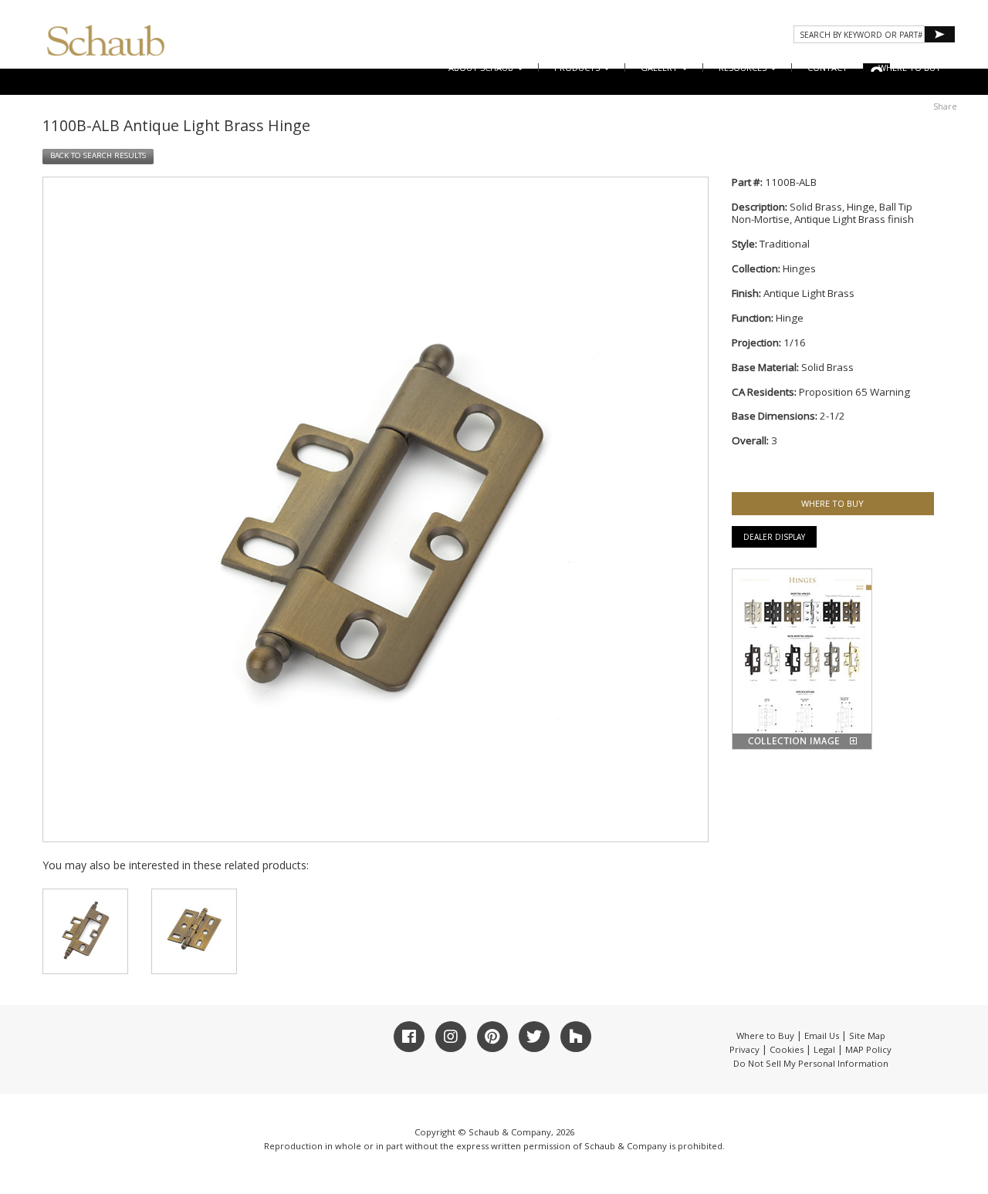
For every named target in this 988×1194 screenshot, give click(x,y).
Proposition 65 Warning (854, 392)
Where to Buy (765, 1035)
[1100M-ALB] (85, 931)
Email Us (821, 1035)
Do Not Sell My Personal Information (810, 1063)
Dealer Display (774, 536)
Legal (824, 1049)
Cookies (787, 1049)
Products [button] (578, 67)
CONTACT (827, 67)
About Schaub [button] (482, 67)
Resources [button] (744, 67)
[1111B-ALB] (194, 931)
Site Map (867, 1035)
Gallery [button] (660, 67)
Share (945, 106)
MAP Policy (868, 1049)
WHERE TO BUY (909, 67)
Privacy (744, 1049)
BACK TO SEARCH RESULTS (98, 155)
